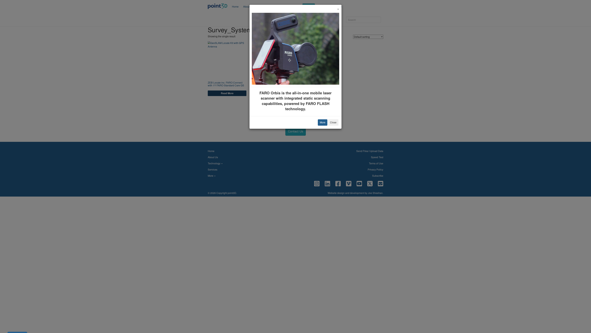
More (322, 122)
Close (333, 122)
